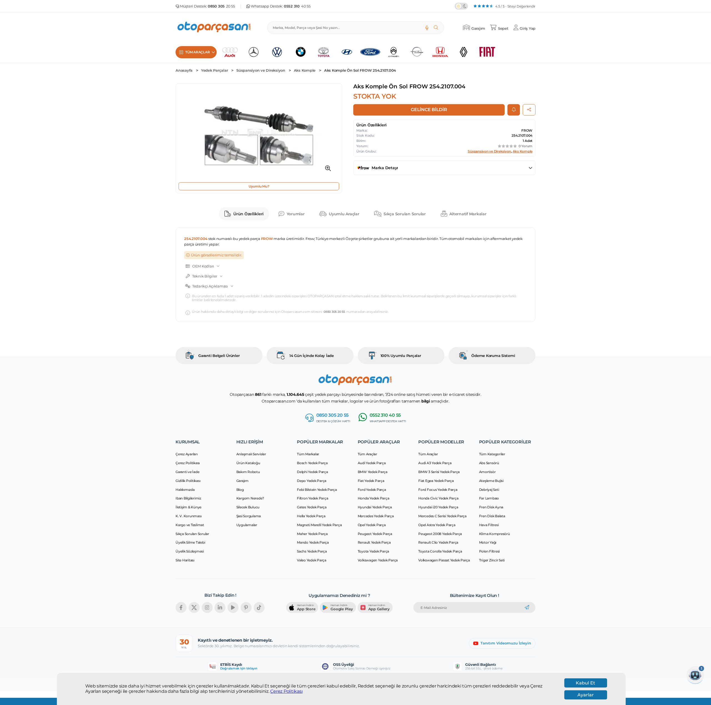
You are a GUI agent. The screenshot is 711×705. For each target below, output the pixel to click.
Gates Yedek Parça (312, 507)
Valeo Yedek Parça (311, 560)
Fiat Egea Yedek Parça (436, 481)
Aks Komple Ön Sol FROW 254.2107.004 (360, 70)
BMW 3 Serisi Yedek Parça (439, 472)
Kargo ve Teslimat (190, 525)
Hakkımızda (185, 490)
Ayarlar (585, 695)
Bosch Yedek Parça (312, 463)
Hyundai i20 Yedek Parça (438, 507)
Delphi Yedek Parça (312, 472)
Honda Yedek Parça (373, 498)
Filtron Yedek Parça (312, 498)
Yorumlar (296, 213)
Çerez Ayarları (187, 454)
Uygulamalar (246, 525)
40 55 (297, 6)
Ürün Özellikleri (248, 213)
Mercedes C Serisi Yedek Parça (442, 516)
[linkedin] (220, 607)
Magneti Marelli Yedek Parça (319, 525)
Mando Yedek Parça (313, 542)
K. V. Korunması (188, 516)
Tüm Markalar (308, 454)
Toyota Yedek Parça (373, 551)
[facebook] (181, 607)
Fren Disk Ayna (491, 507)
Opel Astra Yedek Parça (436, 525)
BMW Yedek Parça (372, 472)
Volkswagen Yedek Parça (378, 560)
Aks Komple (305, 70)
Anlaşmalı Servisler (251, 454)
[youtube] (233, 607)
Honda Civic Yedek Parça (438, 498)
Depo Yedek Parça (311, 481)
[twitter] (194, 607)
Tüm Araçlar (367, 454)
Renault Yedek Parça (374, 542)
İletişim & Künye (188, 507)
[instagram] (207, 607)
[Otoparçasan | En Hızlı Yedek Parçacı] (214, 27)
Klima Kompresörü (494, 534)
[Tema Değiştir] (461, 6)
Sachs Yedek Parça (312, 551)
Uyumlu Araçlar (344, 213)
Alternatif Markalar (467, 213)
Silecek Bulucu (248, 507)
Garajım (242, 481)
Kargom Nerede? (250, 498)
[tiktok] (259, 607)
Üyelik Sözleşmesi (190, 551)
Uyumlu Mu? (259, 186)
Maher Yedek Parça (312, 534)
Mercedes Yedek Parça (376, 516)
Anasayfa (184, 70)
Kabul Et (585, 683)
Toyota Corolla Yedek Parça (440, 551)
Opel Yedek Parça (372, 525)
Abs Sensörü (489, 463)
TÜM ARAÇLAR (197, 52)
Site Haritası (185, 560)
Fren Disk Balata (492, 516)
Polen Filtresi (489, 551)
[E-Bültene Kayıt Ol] (527, 607)
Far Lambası (489, 498)
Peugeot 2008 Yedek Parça (440, 534)
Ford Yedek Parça (372, 490)
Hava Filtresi (489, 525)
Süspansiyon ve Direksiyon (260, 70)
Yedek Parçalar (214, 70)
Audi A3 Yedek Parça (434, 463)
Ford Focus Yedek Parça (437, 490)
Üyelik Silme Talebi (190, 542)
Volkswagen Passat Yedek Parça (444, 560)
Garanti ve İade (187, 472)
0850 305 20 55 (334, 312)
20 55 (221, 6)
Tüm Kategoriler (492, 454)
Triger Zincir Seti (492, 560)
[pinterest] (246, 607)
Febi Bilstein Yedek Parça (317, 490)
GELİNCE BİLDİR (429, 109)
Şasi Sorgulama (248, 516)
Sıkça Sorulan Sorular (405, 213)
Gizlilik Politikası (188, 481)
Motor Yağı (488, 542)
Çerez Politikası (286, 691)
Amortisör (487, 472)
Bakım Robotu (248, 472)
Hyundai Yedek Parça (375, 507)
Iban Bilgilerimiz (188, 498)
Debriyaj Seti (489, 490)
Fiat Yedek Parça (371, 481)
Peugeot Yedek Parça (375, 534)
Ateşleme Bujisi (491, 481)
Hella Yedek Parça (311, 516)
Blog (240, 490)
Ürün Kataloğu (248, 463)
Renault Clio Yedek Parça (438, 542)
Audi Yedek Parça (372, 463)
